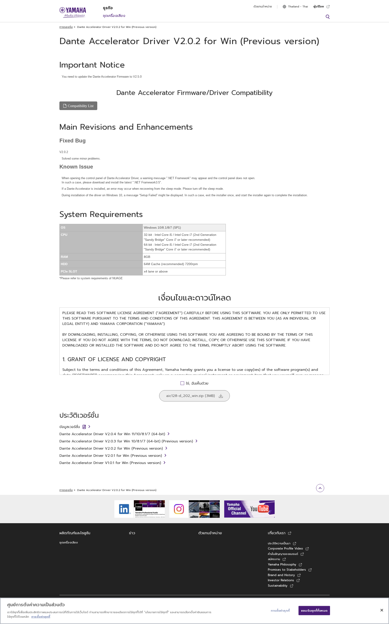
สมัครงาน (274, 559)
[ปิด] (382, 610)
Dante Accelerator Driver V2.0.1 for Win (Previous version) (110, 455)
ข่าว (132, 533)
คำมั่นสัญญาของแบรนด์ (283, 554)
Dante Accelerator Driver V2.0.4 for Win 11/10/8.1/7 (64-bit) (112, 434)
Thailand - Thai (298, 7)
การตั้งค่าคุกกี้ (40, 616)
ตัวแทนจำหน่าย (262, 7)
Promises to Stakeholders (287, 570)
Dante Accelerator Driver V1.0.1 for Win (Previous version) (110, 463)
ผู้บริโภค (318, 7)
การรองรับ (66, 27)
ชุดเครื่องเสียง (114, 15)
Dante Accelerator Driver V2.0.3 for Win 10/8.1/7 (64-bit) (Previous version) (126, 441)
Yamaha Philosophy (282, 564)
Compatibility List (80, 106)
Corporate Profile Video (285, 548)
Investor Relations (281, 580)
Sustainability (277, 585)
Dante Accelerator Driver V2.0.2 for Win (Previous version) (111, 448)
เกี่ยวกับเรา (276, 533)
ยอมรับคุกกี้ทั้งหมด (314, 610)
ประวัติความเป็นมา (279, 543)
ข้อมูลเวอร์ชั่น (69, 427)
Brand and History (281, 575)
